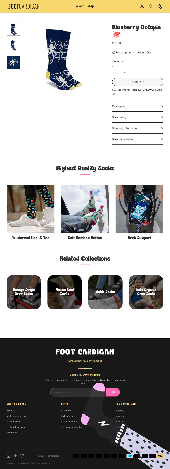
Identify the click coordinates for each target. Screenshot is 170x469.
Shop (90, 6)
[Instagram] (9, 456)
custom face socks (16, 427)
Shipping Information (125, 128)
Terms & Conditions (40, 463)
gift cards (66, 410)
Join (113, 392)
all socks (11, 410)
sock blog (120, 421)
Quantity (117, 61)
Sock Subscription (123, 139)
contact (119, 427)
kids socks (12, 432)
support (120, 410)
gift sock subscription (72, 427)
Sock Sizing (119, 117)
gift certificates (69, 421)
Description (119, 106)
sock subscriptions (16, 416)
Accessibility (13, 463)
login (118, 432)
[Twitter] (22, 456)
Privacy (24, 463)
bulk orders (67, 416)
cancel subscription (125, 437)
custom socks (14, 421)
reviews (120, 416)
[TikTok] (15, 456)
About (80, 6)
